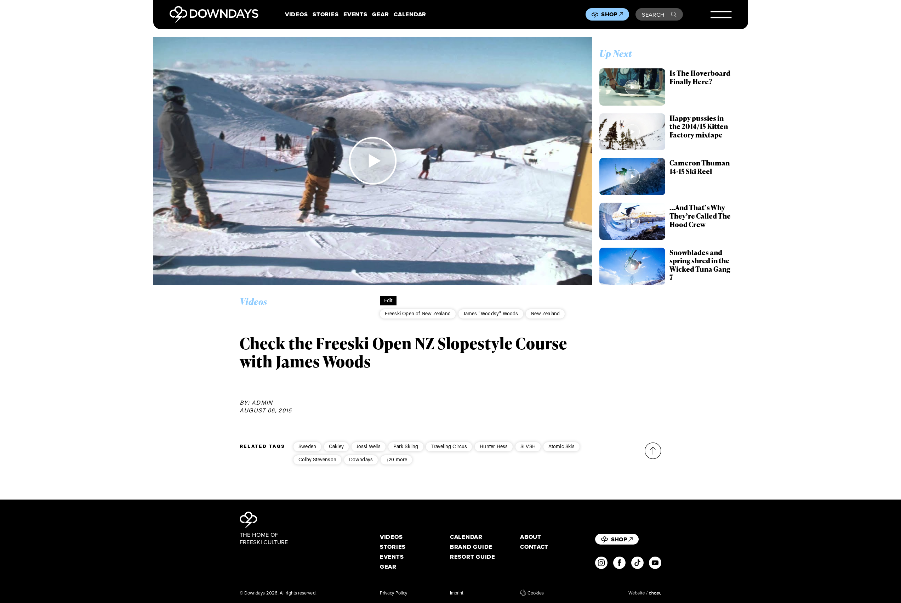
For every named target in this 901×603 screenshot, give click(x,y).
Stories (325, 14)
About (530, 537)
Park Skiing (405, 446)
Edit (388, 300)
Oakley (336, 446)
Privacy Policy (393, 593)
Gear (380, 14)
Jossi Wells (369, 446)
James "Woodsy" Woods (490, 313)
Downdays (361, 459)
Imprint (457, 593)
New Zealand (545, 313)
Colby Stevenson (317, 459)
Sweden (307, 446)
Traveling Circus (449, 446)
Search (653, 14)
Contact (534, 547)
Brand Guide (471, 547)
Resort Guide (472, 556)
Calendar (410, 14)
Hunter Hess (494, 446)
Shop (609, 14)
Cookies (536, 593)
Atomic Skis (561, 446)
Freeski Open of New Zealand (418, 313)
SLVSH (528, 446)
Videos (296, 14)
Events (355, 14)
